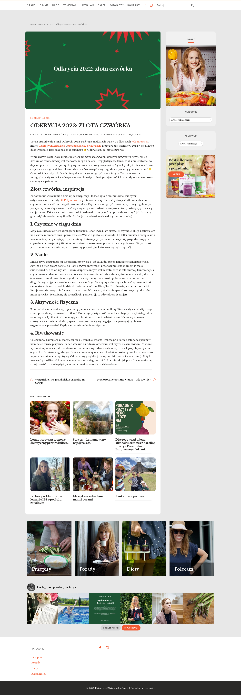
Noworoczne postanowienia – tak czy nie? (124, 379)
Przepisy (36, 657)
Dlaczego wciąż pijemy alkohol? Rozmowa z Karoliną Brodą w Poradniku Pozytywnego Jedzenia (135, 444)
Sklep (102, 5)
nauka (138, 134)
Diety (34, 668)
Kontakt (133, 5)
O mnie (44, 5)
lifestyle (130, 134)
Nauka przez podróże (129, 496)
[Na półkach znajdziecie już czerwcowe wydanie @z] (42, 608)
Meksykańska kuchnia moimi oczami (88, 498)
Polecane (74, 134)
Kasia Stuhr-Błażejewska (45, 134)
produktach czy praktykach (84, 145)
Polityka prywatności (143, 688)
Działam (88, 5)
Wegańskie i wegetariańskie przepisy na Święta (60, 381)
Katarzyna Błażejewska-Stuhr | (113, 688)
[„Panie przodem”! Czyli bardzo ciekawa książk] (136, 608)
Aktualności (38, 673)
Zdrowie (93, 134)
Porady (84, 134)
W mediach (71, 5)
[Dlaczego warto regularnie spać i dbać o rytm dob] (167, 608)
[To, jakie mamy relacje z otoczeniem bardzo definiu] (104, 608)
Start (31, 5)
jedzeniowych (139, 141)
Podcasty (117, 5)
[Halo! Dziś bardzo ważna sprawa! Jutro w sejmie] (73, 608)
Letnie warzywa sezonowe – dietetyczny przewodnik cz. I (49, 441)
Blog (56, 5)
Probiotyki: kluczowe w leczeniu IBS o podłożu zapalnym (46, 499)
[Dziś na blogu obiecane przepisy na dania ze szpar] (198, 608)
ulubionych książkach (52, 145)
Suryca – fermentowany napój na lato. (89, 441)
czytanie (120, 134)
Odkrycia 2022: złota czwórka (80, 125)
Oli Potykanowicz (70, 200)
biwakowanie (108, 134)
